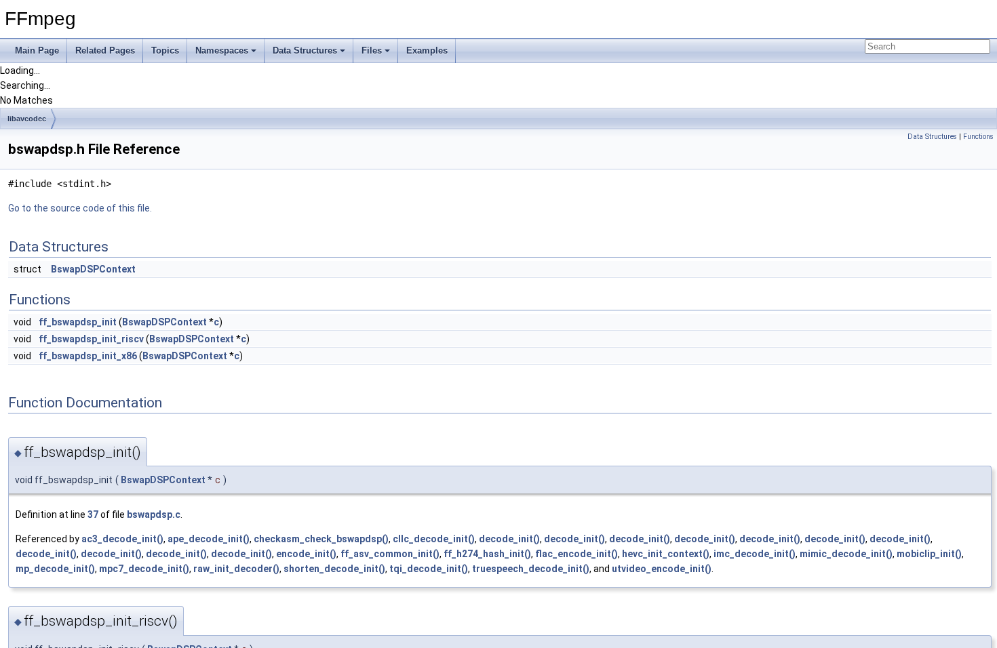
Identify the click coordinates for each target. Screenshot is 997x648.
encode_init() (306, 553)
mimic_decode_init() (846, 553)
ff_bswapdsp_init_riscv (91, 338)
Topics (165, 50)
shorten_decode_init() (334, 568)
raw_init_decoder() (236, 568)
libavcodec (26, 119)
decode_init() (509, 538)
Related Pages (105, 50)
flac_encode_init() (576, 553)
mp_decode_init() (55, 568)
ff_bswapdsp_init (78, 322)
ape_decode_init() (209, 538)
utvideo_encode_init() (661, 568)
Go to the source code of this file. (80, 208)
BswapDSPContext (93, 269)
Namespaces (221, 50)
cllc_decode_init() (434, 538)
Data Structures (305, 50)
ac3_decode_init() (122, 538)
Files (371, 50)
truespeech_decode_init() (530, 568)
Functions (978, 136)
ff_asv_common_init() (389, 553)
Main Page (37, 50)
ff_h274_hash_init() (487, 553)
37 (92, 514)
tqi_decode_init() (428, 568)
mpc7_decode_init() (144, 568)
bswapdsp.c (153, 514)
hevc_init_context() (665, 553)
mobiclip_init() (929, 553)
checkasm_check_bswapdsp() (321, 538)
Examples (427, 50)
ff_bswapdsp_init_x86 (88, 355)
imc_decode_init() (754, 553)
